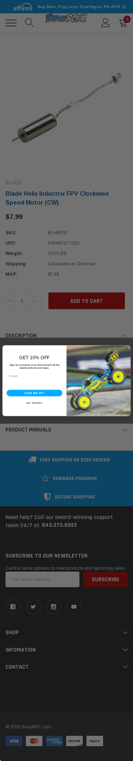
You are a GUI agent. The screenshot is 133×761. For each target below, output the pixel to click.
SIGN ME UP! (34, 392)
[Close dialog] (127, 349)
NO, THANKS (34, 402)
